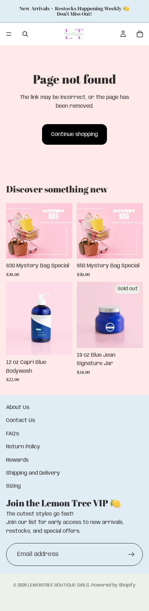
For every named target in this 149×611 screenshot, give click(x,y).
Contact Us (20, 420)
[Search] (25, 34)
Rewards (17, 460)
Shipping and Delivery (33, 473)
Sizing (13, 486)
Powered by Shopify (113, 585)
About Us (17, 407)
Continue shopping (74, 134)
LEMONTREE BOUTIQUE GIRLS (58, 585)
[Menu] (9, 34)
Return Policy (23, 446)
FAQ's (12, 433)
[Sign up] (131, 554)
